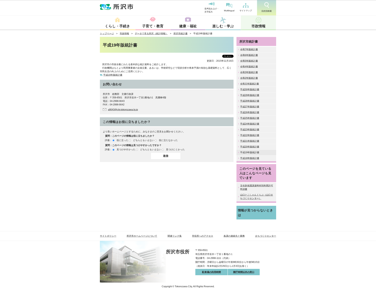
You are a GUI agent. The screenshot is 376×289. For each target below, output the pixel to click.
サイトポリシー (108, 236)
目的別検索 (266, 11)
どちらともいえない (143, 140)
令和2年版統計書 (249, 78)
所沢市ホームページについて (142, 236)
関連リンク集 (175, 236)
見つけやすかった (126, 149)
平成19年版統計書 (112, 75)
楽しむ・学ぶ (223, 26)
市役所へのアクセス (202, 236)
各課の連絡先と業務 (234, 236)
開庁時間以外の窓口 (243, 272)
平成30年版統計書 (249, 89)
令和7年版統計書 (249, 49)
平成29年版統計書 (249, 95)
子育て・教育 (152, 26)
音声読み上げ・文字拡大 (211, 10)
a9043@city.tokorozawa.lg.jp (123, 109)
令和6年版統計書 (249, 55)
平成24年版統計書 (249, 124)
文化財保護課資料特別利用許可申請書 (256, 187)
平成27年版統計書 (249, 106)
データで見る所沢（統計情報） (151, 33)
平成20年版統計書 (249, 146)
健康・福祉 (188, 26)
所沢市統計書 (180, 33)
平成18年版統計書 (249, 158)
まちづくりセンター (265, 236)
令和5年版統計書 (249, 61)
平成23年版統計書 (249, 129)
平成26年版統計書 (249, 112)
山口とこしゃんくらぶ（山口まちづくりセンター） (256, 197)
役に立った (122, 140)
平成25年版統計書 (249, 118)
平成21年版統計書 (249, 141)
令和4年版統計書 (249, 66)
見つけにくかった (175, 149)
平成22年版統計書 (249, 135)
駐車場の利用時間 (211, 272)
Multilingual (229, 10)
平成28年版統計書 (249, 101)
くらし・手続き (117, 26)
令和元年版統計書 (249, 83)
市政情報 (258, 26)
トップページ (107, 33)
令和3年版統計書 (249, 72)
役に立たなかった (168, 140)
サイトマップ (246, 10)
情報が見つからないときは (255, 212)
